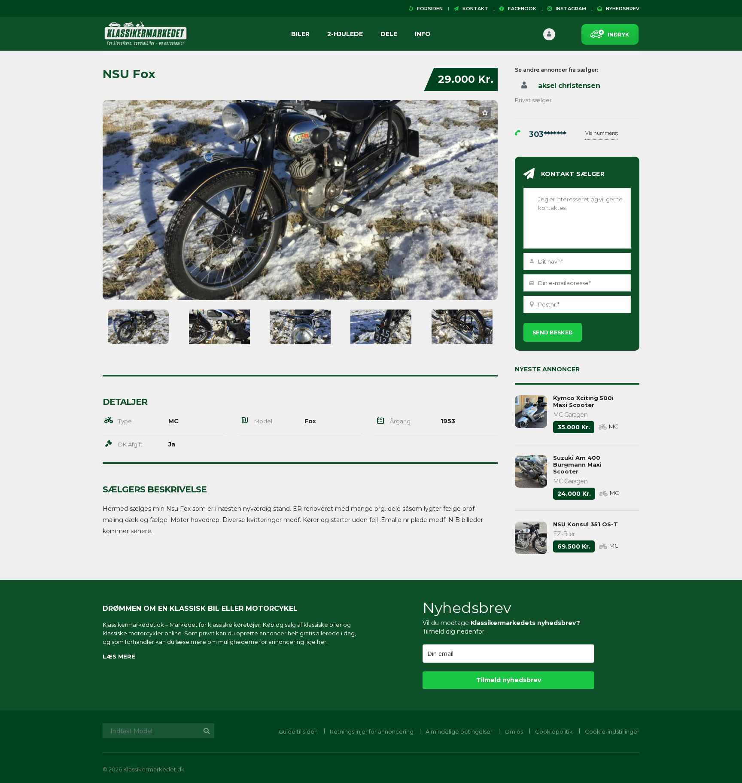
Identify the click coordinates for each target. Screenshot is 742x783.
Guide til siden (298, 731)
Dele (388, 34)
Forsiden (428, 9)
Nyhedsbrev (620, 9)
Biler (300, 34)
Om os (514, 731)
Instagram (569, 9)
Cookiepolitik (554, 731)
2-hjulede (345, 34)
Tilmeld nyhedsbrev (508, 680)
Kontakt (473, 9)
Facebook (520, 9)
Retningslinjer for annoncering (372, 731)
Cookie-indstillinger (612, 731)
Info (423, 34)
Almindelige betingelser (459, 731)
